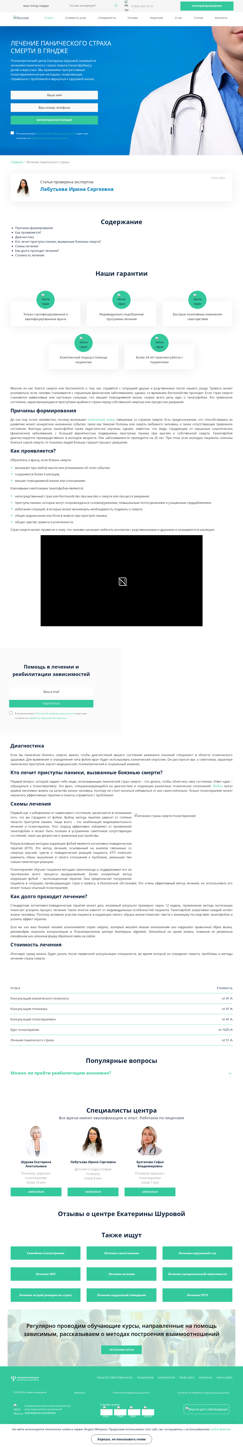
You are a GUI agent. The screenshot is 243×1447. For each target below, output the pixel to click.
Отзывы (133, 18)
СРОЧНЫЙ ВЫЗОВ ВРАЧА (207, 6)
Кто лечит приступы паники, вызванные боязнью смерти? (58, 241)
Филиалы (79, 1392)
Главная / (17, 162)
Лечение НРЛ (45, 1274)
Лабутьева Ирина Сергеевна (77, 189)
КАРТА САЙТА (224, 1377)
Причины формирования (34, 228)
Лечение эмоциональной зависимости (197, 1274)
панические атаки (101, 419)
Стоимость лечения (29, 255)
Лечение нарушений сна (197, 1253)
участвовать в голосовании (40, 1412)
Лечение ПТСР (197, 1295)
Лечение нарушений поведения (121, 1295)
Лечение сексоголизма (121, 1253)
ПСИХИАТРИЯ (145, 1377)
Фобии (218, 786)
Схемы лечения (26, 246)
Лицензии (156, 18)
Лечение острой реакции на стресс (45, 1295)
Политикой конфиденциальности (56, 133)
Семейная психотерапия (45, 1253)
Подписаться (51, 703)
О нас (178, 18)
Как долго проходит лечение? (37, 251)
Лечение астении (121, 1274)
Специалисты (107, 18)
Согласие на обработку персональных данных (203, 1392)
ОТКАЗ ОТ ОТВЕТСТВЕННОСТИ (115, 1377)
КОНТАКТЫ (205, 1377)
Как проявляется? (28, 232)
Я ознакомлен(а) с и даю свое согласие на (52, 133)
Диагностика (24, 237)
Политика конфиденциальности (131, 1392)
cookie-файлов (220, 1429)
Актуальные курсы (121, 1349)
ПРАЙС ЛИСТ (186, 1377)
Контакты (221, 18)
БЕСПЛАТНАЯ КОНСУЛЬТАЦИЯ (54, 120)
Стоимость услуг (75, 18)
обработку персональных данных (49, 138)
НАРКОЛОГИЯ (166, 1377)
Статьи (198, 18)
